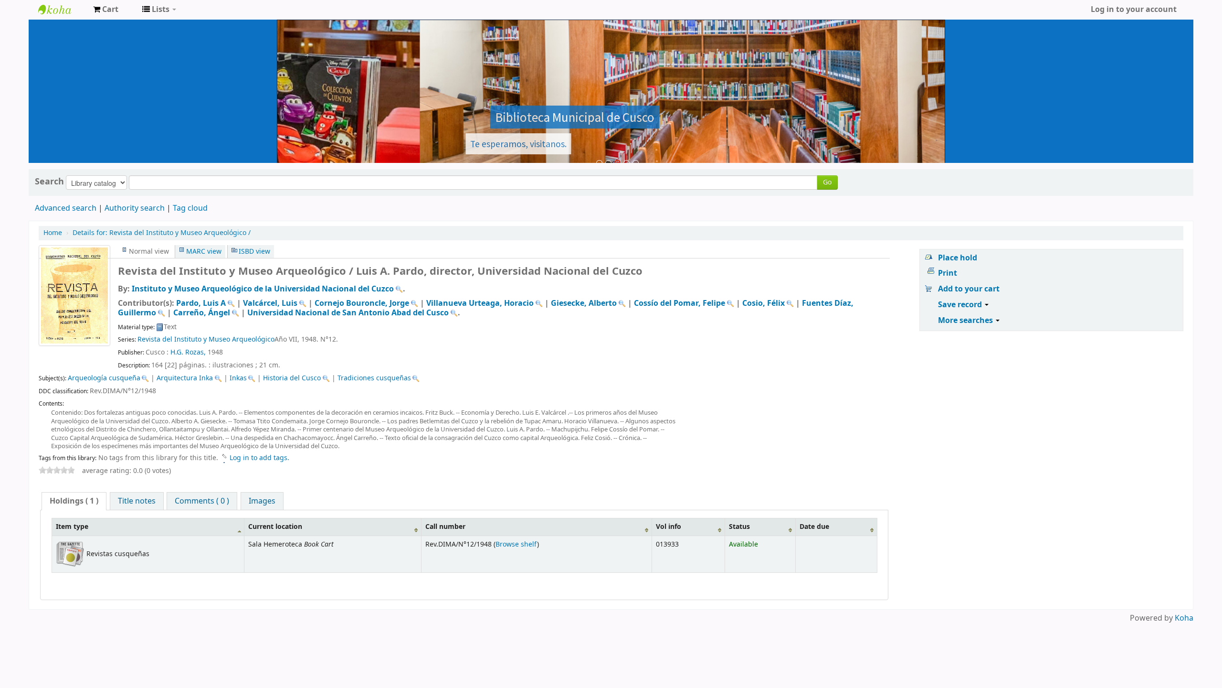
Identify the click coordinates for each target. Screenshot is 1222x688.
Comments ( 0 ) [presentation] (202, 501)
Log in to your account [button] (1134, 9)
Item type (72, 527)
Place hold (957, 258)
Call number (445, 527)
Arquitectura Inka (185, 378)
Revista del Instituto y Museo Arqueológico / (162, 233)
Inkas (238, 378)
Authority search (135, 208)
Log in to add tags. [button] (259, 458)
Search (49, 181)
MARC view (203, 252)
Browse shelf (516, 544)
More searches (966, 320)
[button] (106, 9)
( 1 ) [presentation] (74, 501)
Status (739, 527)
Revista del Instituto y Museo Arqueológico (205, 339)
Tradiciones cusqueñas (374, 378)
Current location (275, 527)
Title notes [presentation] (137, 501)
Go (827, 182)
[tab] (74, 501)
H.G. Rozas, (188, 352)
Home (52, 233)
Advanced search (65, 208)
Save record (961, 305)
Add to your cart (969, 289)
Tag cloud (190, 208)
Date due (814, 527)
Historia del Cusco (292, 378)
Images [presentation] (262, 501)
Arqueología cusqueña (104, 378)
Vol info (668, 527)
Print (947, 273)
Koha (1184, 618)
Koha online (62, 9)
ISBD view (254, 252)
